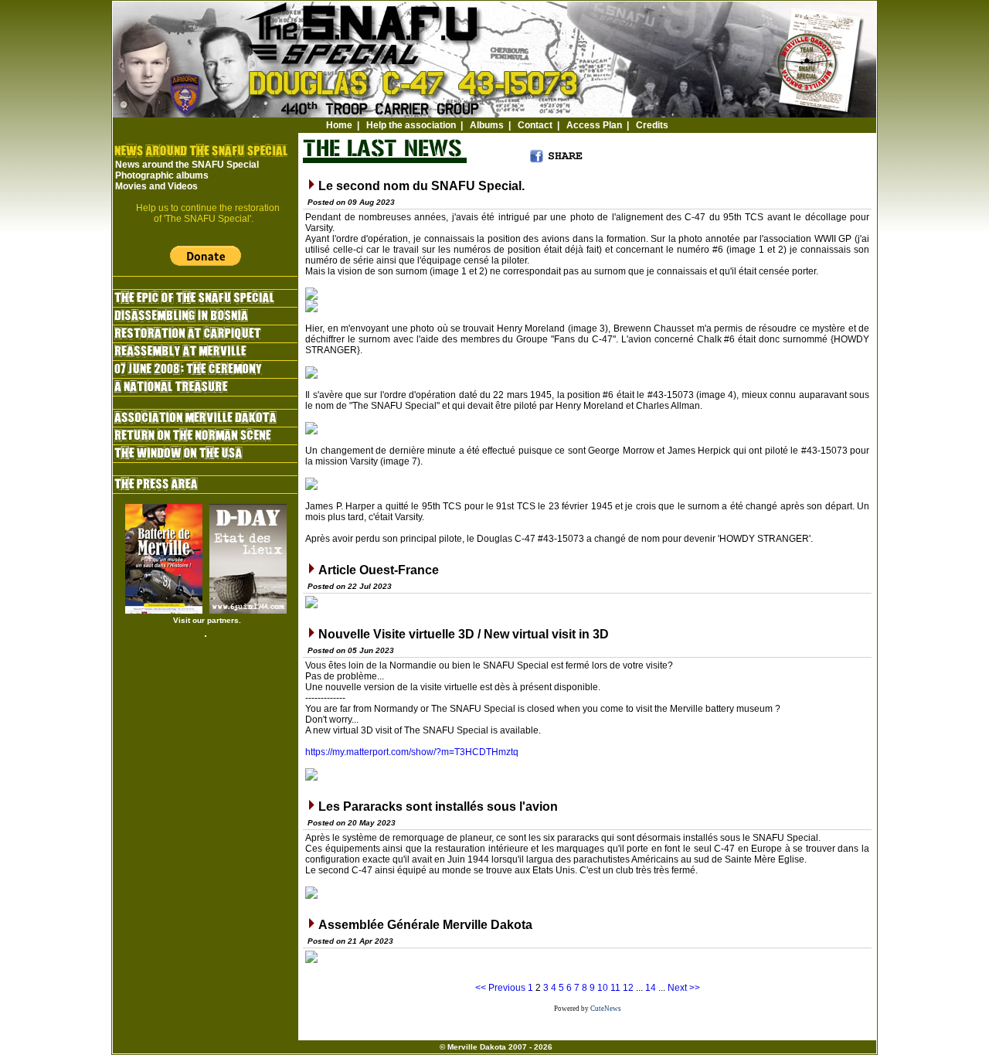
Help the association (411, 125)
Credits (652, 125)
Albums (487, 125)
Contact (535, 125)
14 (650, 987)
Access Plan (594, 125)
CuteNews (605, 1008)
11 (615, 987)
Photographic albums (162, 175)
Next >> (684, 987)
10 (602, 987)
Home (339, 125)
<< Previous (500, 987)
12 (628, 987)
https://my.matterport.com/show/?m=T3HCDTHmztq (411, 752)
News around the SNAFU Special (187, 164)
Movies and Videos (156, 186)
